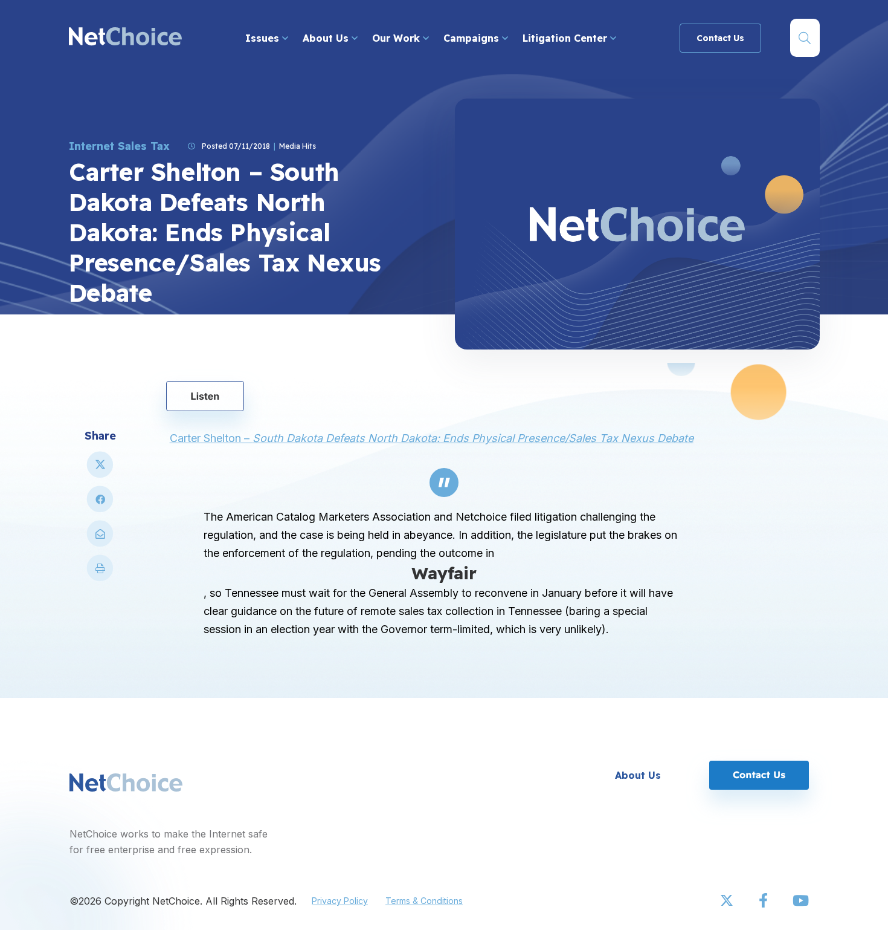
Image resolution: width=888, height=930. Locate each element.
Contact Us (720, 38)
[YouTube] (800, 900)
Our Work (397, 38)
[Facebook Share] (100, 504)
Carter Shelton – (431, 438)
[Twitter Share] (100, 469)
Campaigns (472, 38)
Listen (205, 396)
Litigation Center (566, 38)
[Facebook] (764, 900)
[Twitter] (728, 900)
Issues (263, 38)
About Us (327, 38)
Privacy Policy (340, 901)
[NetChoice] (125, 37)
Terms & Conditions (424, 901)
